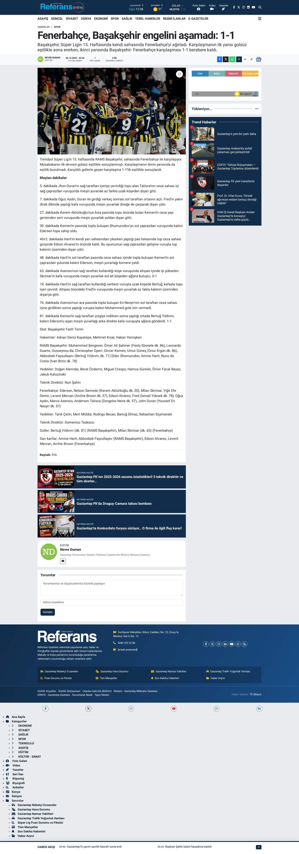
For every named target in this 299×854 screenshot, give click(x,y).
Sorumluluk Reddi (82, 694)
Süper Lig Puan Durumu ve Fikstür (40, 822)
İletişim (17, 796)
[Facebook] (206, 644)
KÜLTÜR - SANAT (29, 756)
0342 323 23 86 (126, 642)
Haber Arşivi (218, 678)
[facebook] (46, 709)
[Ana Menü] (259, 18)
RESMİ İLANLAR (174, 18)
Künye (16, 792)
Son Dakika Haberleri (167, 678)
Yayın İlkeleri (102, 694)
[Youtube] (231, 644)
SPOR (115, 18)
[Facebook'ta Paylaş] (219, 59)
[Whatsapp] (238, 644)
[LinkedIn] (225, 644)
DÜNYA (86, 18)
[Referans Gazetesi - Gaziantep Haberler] (61, 7)
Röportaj (18, 778)
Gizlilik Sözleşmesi (69, 691)
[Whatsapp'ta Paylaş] (232, 59)
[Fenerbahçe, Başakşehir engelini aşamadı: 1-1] (112, 111)
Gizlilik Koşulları (47, 691)
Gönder (48, 612)
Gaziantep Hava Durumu (114, 671)
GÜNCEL (57, 18)
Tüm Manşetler (108, 678)
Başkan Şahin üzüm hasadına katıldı (188, 846)
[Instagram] (219, 644)
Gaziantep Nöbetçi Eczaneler (61, 671)
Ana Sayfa (18, 717)
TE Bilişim (255, 694)
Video (16, 765)
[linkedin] (259, 709)
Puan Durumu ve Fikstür (58, 678)
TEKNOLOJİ (26, 743)
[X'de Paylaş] (226, 59)
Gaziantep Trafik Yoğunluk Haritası (230, 671)
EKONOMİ (101, 18)
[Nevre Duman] (48, 551)
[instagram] (131, 709)
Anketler (18, 787)
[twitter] (88, 709)
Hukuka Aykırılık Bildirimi (97, 691)
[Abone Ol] (258, 59)
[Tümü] (257, 108)
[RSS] (244, 644)
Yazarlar (17, 769)
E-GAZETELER (198, 18)
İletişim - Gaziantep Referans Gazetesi (135, 691)
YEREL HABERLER (147, 18)
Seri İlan (17, 774)
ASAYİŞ (43, 18)
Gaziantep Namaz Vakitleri (171, 671)
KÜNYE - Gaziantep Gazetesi (54, 694)
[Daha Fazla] (239, 59)
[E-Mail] (63, 561)
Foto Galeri (19, 761)
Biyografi (18, 783)
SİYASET (72, 18)
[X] (212, 644)
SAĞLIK (127, 18)
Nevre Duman (70, 549)
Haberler (44, 27)
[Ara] (260, 7)
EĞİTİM (23, 752)
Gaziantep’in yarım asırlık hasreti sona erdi (94, 846)
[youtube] (174, 709)
